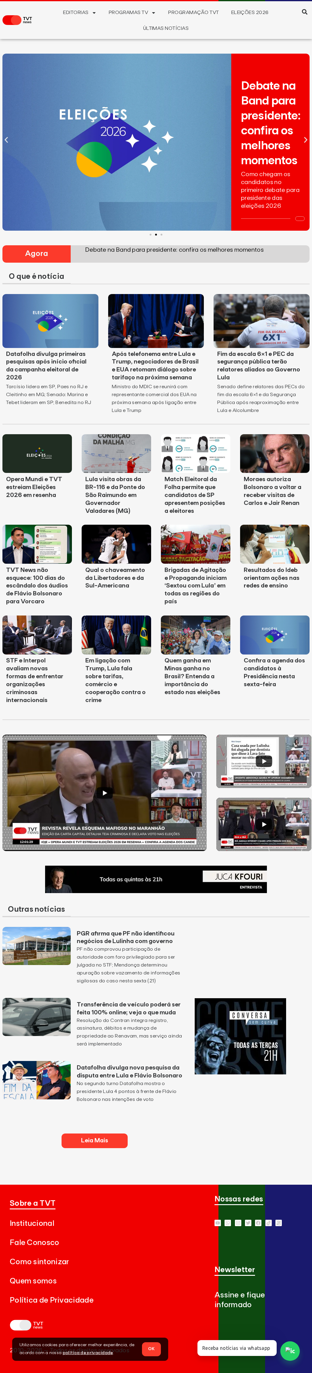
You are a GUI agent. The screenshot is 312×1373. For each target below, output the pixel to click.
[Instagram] (238, 1223)
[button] (305, 12)
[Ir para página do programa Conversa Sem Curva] (240, 1073)
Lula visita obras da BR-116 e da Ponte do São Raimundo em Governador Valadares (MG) (115, 495)
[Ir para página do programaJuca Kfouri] (156, 891)
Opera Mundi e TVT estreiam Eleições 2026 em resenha (34, 487)
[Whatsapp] (228, 1223)
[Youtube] (217, 1223)
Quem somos (33, 1281)
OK (151, 1349)
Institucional (32, 1223)
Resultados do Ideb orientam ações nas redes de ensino (272, 578)
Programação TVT (193, 12)
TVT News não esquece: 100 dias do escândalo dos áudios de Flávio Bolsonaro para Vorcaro (37, 586)
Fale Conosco (34, 1243)
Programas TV (128, 12)
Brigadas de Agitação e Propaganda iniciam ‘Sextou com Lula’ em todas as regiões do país (196, 586)
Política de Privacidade (52, 1300)
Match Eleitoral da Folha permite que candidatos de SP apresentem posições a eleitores (195, 495)
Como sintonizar (39, 1262)
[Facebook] (258, 1223)
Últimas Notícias (166, 28)
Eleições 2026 (250, 12)
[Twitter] (248, 1223)
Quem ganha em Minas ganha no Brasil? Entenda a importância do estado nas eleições (192, 676)
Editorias (75, 12)
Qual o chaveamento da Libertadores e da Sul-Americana (115, 578)
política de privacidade (88, 1353)
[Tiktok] (268, 1223)
